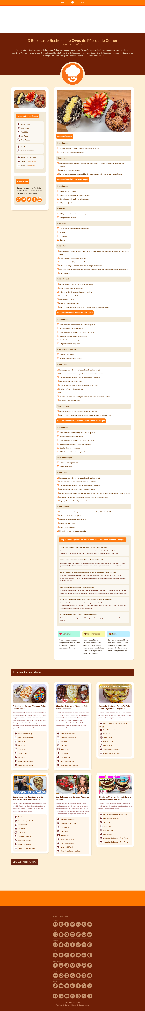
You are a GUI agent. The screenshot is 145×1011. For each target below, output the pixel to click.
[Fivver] (72, 998)
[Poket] (78, 957)
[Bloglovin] (61, 947)
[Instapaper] (72, 947)
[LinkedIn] (78, 926)
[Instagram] (61, 926)
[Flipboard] (61, 957)
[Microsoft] (67, 977)
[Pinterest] (55, 926)
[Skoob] (84, 977)
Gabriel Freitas (31, 161)
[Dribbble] (78, 998)
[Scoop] (84, 947)
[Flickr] (55, 998)
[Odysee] (78, 988)
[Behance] (61, 998)
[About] (55, 977)
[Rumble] (84, 988)
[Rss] (55, 957)
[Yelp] (72, 977)
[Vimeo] (67, 988)
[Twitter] (72, 926)
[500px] (67, 998)
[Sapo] (89, 936)
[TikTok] (55, 988)
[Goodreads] (78, 967)
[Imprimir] (39, 199)
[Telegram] (72, 957)
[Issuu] (72, 967)
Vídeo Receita (30, 165)
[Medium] (55, 947)
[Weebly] (72, 936)
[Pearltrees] (84, 967)
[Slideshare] (61, 967)
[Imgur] (84, 998)
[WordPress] (84, 936)
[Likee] (89, 988)
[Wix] (78, 936)
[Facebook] (67, 926)
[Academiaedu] (55, 967)
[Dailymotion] (72, 988)
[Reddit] (67, 957)
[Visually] (89, 947)
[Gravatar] (61, 977)
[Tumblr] (84, 926)
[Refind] (89, 957)
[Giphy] (89, 998)
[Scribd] (67, 967)
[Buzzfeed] (78, 947)
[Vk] (89, 926)
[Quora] (67, 947)
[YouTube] (61, 988)
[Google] (67, 936)
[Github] (78, 977)
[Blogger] (61, 936)
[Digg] (84, 957)
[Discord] (89, 977)
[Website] (55, 936)
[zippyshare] (89, 967)
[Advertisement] (72, 19)
